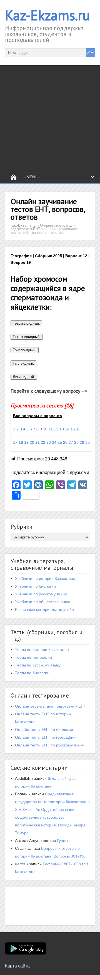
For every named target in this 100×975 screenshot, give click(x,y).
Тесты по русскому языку (38, 665)
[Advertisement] (50, 118)
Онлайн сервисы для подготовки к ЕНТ (50, 706)
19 (26, 442)
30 (87, 442)
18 (21, 442)
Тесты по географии (33, 657)
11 (51, 429)
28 (76, 442)
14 (67, 429)
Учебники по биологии (35, 586)
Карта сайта (17, 966)
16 (78, 429)
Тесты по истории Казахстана (42, 649)
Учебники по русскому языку (41, 594)
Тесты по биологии (32, 673)
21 (37, 442)
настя (20, 864)
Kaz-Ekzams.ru (47, 15)
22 (43, 442)
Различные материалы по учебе (44, 609)
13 (61, 429)
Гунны (62, 840)
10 (45, 429)
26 (65, 442)
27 (71, 442)
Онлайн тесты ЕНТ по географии (45, 737)
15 (73, 429)
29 (82, 442)
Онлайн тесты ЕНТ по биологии (44, 729)
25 (60, 442)
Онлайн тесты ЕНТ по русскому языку (49, 745)
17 (15, 442)
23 (48, 442)
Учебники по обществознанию (42, 602)
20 (32, 442)
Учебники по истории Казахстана (45, 578)
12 (56, 429)
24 (54, 442)
